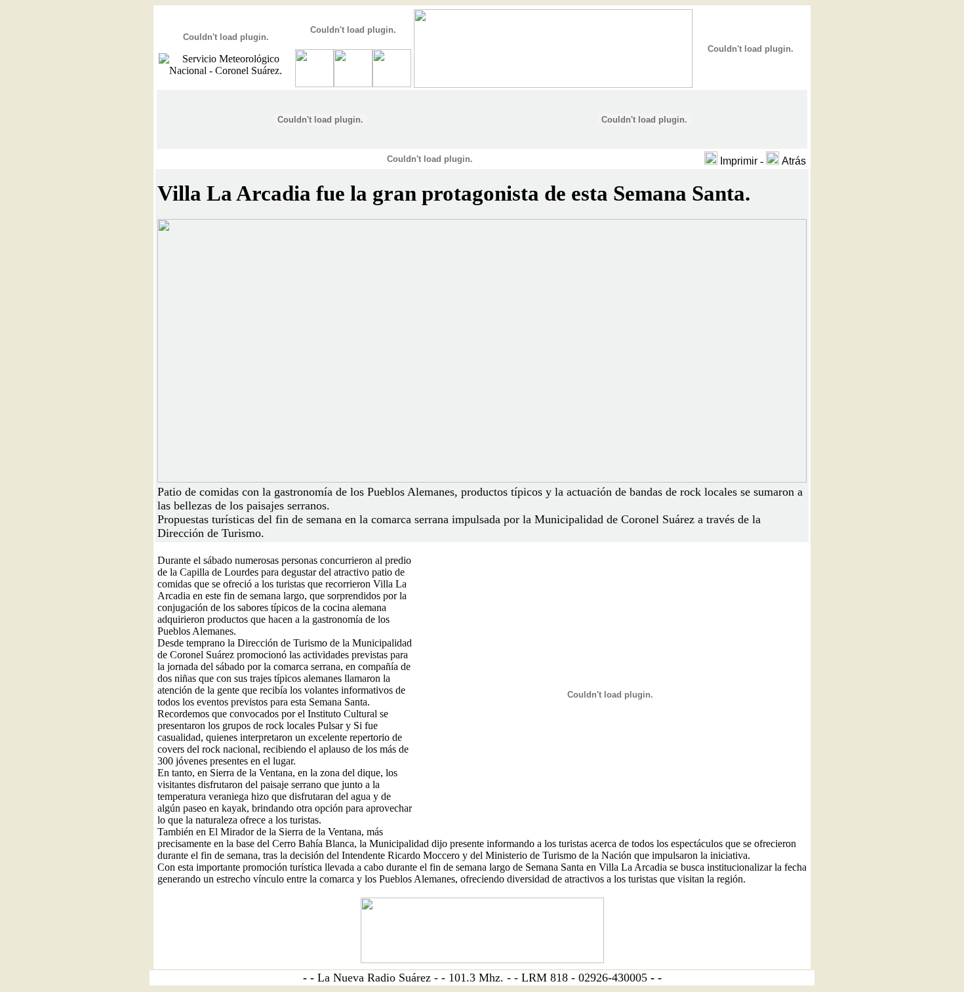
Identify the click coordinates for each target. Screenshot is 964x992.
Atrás (794, 161)
